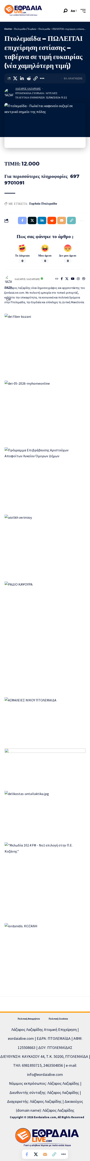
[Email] (45, 1154)
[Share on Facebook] (26, 1154)
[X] (67, 279)
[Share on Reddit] (29, 78)
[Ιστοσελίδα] (57, 279)
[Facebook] (61, 279)
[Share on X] (15, 78)
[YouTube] (73, 279)
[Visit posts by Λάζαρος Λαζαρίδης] (9, 93)
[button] (65, 11)
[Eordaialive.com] (23, 11)
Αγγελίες (51, 93)
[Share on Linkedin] (22, 78)
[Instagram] (78, 279)
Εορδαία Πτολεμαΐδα (43, 203)
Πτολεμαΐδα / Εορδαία (25, 28)
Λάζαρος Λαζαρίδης (28, 88)
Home (8, 28)
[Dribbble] (84, 279)
